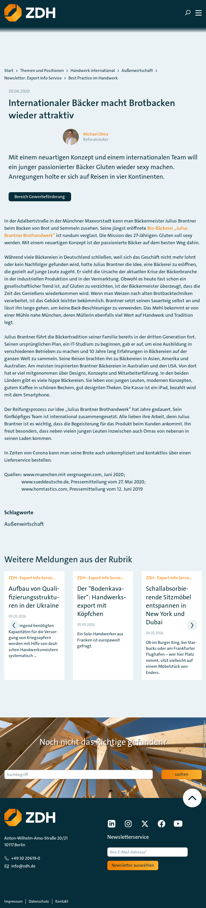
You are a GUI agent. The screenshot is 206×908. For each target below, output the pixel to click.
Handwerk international (93, 70)
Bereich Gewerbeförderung (39, 196)
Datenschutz (39, 901)
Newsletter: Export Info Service (33, 78)
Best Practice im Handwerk (93, 78)
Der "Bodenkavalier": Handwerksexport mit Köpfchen (101, 601)
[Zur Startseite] (29, 12)
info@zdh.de (23, 866)
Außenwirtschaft (137, 70)
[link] (111, 823)
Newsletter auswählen (133, 865)
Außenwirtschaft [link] (24, 523)
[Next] (192, 625)
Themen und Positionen (42, 70)
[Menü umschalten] (193, 13)
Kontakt (61, 901)
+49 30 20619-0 (25, 858)
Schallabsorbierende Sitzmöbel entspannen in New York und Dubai (168, 605)
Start (8, 70)
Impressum (13, 901)
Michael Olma (95, 134)
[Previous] (14, 625)
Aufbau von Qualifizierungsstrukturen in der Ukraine (34, 597)
